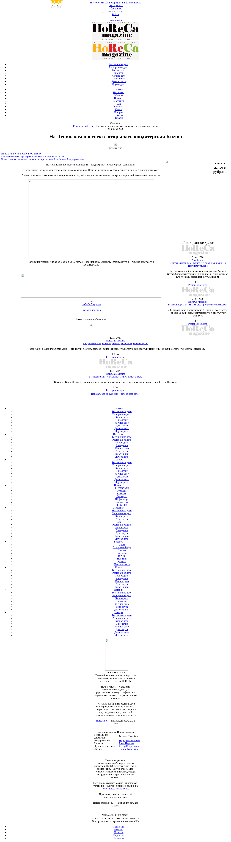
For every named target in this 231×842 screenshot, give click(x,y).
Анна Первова (126, 743)
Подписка (116, 8)
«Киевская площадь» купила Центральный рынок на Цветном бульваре (197, 264)
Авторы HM (116, 5)
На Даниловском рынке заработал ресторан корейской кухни (115, 343)
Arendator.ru (198, 260)
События (88, 126)
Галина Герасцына (128, 749)
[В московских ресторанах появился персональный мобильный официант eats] (115, 156)
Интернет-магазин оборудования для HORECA (115, 2)
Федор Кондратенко (129, 746)
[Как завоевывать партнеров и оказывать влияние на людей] (115, 153)
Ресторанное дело (91, 310)
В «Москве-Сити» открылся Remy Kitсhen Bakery (115, 376)
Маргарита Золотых (129, 740)
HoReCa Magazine (91, 304)
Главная (77, 126)
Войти (115, 14)
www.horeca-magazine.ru (115, 788)
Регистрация (115, 20)
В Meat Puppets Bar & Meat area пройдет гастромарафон (197, 304)
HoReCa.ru (101, 720)
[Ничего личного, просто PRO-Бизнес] (115, 150)
